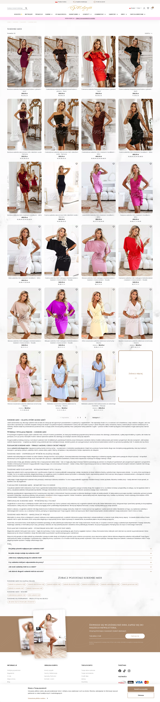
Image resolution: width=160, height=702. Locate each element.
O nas (9, 676)
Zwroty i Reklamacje (50, 673)
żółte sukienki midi (34, 595)
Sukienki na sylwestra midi (16, 584)
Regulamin (10, 673)
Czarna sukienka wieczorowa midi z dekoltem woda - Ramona (61, 216)
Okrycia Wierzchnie (137, 14)
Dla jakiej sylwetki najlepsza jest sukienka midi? (26, 549)
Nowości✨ (18, 14)
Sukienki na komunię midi (90, 584)
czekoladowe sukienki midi (16, 595)
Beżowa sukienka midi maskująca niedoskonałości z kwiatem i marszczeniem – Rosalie (24, 342)
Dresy (123, 14)
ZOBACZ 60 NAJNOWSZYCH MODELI (85, 18)
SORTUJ (149, 33)
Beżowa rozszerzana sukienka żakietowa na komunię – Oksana (135, 342)
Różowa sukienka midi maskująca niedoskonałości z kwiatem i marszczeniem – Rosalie (98, 279)
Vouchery (84, 682)
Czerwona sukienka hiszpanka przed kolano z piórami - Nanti (98, 90)
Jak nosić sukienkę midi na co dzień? (22, 567)
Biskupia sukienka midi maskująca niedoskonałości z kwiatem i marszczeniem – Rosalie (61, 342)
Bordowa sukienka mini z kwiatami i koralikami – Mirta (24, 215)
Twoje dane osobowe (88, 670)
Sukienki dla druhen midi (71, 584)
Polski (133, 8)
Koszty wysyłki (48, 670)
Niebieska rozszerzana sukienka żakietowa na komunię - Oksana (61, 405)
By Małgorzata (61, 14)
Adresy (83, 679)
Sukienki (48, 14)
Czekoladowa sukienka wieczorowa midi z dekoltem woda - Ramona (61, 153)
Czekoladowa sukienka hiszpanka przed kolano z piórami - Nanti (61, 90)
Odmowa (141, 695)
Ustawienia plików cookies (36, 698)
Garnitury (112, 14)
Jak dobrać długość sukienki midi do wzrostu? (26, 571)
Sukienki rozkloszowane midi (110, 584)
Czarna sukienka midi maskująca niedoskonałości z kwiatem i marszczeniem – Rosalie (61, 279)
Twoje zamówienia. (87, 673)
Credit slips (84, 676)
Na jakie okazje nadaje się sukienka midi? (23, 553)
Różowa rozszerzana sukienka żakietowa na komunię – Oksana (24, 405)
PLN (138, 8)
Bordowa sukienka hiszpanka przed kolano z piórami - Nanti (24, 90)
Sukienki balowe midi (53, 584)
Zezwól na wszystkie (141, 689)
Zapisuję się (135, 636)
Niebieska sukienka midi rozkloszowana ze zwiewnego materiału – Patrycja (98, 405)
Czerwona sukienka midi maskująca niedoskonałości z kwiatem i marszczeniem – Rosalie (135, 279)
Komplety (86, 14)
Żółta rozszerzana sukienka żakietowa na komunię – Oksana (98, 342)
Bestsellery (29, 14)
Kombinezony (99, 14)
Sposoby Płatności (50, 676)
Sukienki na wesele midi (15, 588)
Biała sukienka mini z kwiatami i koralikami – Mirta (24, 278)
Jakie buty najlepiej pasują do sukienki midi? (25, 558)
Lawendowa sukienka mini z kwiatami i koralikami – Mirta (98, 216)
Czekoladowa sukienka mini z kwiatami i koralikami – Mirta (98, 153)
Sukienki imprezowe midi (34, 588)
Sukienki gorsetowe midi (130, 584)
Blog (8, 682)
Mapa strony (11, 679)
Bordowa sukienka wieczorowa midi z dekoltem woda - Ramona (24, 153)
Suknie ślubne (73, 14)
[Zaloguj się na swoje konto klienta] (144, 8)
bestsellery (48, 497)
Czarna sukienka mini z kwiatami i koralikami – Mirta (135, 152)
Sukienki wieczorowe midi (36, 584)
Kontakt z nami (49, 679)
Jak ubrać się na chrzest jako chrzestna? (21, 602)
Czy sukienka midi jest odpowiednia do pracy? (26, 562)
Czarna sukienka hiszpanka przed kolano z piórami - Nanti (135, 90)
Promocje (39, 14)
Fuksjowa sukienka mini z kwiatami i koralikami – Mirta (135, 216)
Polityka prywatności (13, 670)
